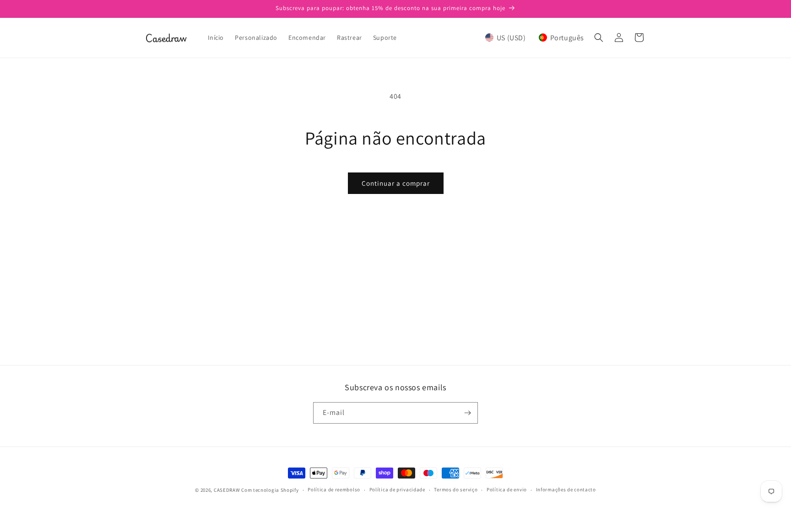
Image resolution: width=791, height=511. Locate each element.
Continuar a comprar (396, 183)
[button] (535, 37)
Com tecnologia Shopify (269, 490)
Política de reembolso (334, 489)
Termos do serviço (455, 489)
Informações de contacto (566, 489)
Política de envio (507, 489)
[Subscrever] (467, 413)
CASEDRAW (227, 490)
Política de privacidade (397, 489)
